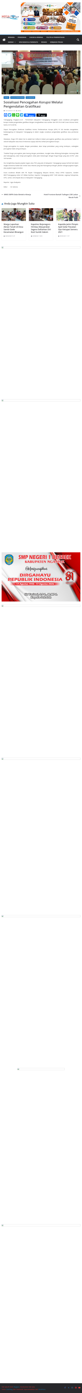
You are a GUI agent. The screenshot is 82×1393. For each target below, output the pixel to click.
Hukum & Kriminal (36, 37)
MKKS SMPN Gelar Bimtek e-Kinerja (17, 194)
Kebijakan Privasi (56, 42)
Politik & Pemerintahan (55, 37)
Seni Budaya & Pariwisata (28, 42)
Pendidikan (22, 37)
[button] (15, 42)
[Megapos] (4, 39)
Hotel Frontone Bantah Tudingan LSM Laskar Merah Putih (61, 196)
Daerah (11, 42)
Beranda (11, 37)
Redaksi (44, 42)
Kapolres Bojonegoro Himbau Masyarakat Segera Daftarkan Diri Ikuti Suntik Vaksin (41, 228)
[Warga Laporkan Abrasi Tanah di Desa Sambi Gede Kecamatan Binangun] (14, 210)
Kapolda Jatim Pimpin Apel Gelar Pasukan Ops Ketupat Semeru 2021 (68, 228)
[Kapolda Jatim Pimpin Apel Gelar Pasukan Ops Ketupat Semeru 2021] (68, 210)
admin (19, 111)
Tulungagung (30, 97)
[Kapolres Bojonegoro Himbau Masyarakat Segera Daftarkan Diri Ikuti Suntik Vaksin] (41, 210)
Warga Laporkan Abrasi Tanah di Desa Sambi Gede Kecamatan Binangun (14, 228)
